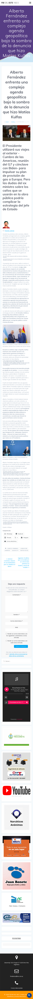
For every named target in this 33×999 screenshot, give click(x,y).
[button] (27, 702)
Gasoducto (15, 550)
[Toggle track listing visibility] (26, 697)
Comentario (16, 595)
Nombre (16, 614)
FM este (10, 3)
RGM (7, 122)
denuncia (7, 550)
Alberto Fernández (12, 548)
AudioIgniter (19, 719)
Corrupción (23, 548)
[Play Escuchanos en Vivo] (6, 689)
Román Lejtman (9, 231)
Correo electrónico (16, 621)
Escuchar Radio (16, 938)
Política (13, 122)
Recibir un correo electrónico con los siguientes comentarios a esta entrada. (16, 635)
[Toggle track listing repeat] (5, 697)
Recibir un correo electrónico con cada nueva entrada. (17, 641)
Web (16, 627)
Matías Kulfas (24, 550)
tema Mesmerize (21, 996)
